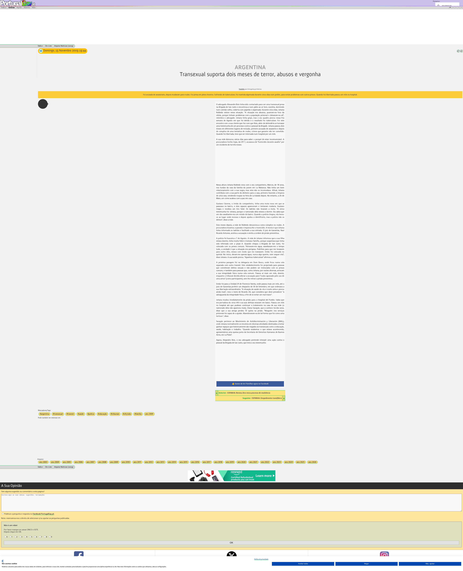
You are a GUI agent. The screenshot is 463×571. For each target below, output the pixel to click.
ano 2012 (149, 462)
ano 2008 (102, 462)
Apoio (19, 8)
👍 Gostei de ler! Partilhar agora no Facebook (250, 384)
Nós (34, 8)
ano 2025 (301, 462)
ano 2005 (67, 462)
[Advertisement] (231, 27)
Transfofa (241, 89)
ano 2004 (55, 462)
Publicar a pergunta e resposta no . (29, 514)
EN (453, 7)
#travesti (70, 414)
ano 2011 (137, 462)
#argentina (44, 414)
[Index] (18, 46)
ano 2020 (242, 462)
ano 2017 (207, 462)
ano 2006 (79, 462)
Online (11, 8)
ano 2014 (172, 462)
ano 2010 (126, 462)
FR (458, 7)
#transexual (58, 414)
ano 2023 (277, 462)
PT (450, 7)
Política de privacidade (261, 559)
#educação (102, 414)
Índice (3, 8)
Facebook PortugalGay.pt (43, 514)
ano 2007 (91, 462)
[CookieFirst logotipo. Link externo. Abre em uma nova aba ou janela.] (3, 561)
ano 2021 (253, 462)
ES (456, 7)
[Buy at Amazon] (231, 481)
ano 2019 (230, 462)
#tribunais (115, 414)
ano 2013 (160, 462)
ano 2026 (312, 462)
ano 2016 (195, 462)
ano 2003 (43, 462)
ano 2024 (289, 462)
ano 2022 (265, 462)
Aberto (27, 8)
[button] (43, 104)
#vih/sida (127, 414)
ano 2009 (149, 414)
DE (461, 7)
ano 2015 (183, 462)
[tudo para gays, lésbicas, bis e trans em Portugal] (24, 3)
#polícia (91, 414)
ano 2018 (218, 462)
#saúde (81, 414)
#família (138, 414)
